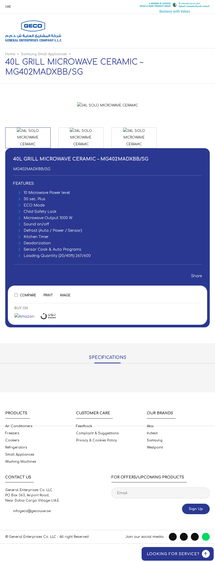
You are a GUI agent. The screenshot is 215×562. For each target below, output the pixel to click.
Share (195, 276)
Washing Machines (20, 461)
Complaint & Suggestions (97, 433)
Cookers (12, 440)
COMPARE (28, 295)
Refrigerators (16, 447)
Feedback (84, 426)
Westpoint (155, 447)
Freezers (12, 433)
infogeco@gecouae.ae (32, 511)
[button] (172, 105)
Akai (150, 426)
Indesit (152, 433)
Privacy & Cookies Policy (96, 440)
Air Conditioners (19, 426)
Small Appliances (19, 454)
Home (10, 54)
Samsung (155, 440)
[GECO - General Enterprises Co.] (33, 31)
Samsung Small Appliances (44, 54)
